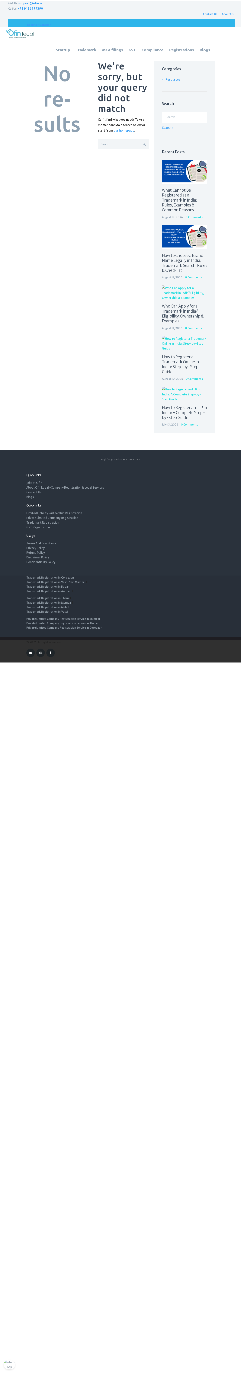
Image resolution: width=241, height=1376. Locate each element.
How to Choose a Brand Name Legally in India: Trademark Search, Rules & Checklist (184, 263)
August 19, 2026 (172, 217)
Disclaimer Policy (37, 557)
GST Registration (38, 527)
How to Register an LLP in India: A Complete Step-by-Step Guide (184, 412)
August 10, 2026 (172, 379)
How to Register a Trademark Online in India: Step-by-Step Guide (180, 364)
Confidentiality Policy (40, 562)
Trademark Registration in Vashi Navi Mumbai (55, 582)
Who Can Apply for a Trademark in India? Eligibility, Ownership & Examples (183, 314)
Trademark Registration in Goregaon (50, 577)
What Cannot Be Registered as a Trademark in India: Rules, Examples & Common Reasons (179, 200)
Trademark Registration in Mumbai (49, 602)
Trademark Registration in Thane (47, 598)
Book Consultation (39, 25)
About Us (227, 14)
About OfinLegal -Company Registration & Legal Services (65, 487)
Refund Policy (35, 552)
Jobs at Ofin (34, 483)
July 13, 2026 (170, 424)
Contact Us (210, 14)
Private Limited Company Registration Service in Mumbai (63, 619)
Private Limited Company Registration (52, 518)
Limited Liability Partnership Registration (54, 513)
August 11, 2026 (172, 277)
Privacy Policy (35, 548)
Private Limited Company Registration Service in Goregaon (64, 627)
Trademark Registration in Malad (47, 607)
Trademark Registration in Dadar (47, 586)
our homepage (124, 130)
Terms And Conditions (41, 543)
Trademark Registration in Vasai (47, 611)
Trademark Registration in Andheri (49, 591)
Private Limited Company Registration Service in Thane (62, 623)
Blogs (30, 497)
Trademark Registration (42, 522)
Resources (172, 79)
